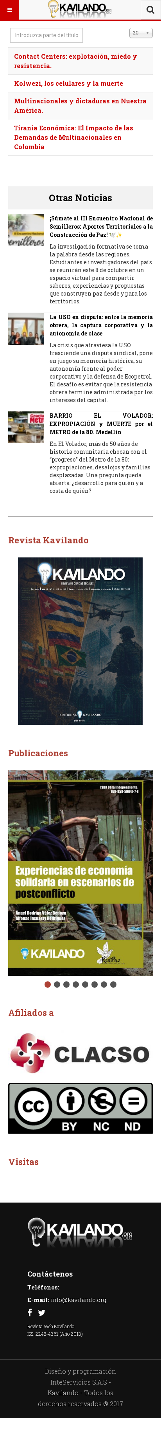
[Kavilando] (79, 10)
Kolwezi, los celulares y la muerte (68, 83)
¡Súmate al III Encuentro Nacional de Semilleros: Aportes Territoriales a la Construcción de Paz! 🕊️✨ (101, 226)
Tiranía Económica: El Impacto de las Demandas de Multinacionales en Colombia (73, 137)
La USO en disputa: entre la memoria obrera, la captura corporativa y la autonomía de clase (101, 325)
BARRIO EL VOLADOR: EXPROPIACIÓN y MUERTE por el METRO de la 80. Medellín (101, 424)
